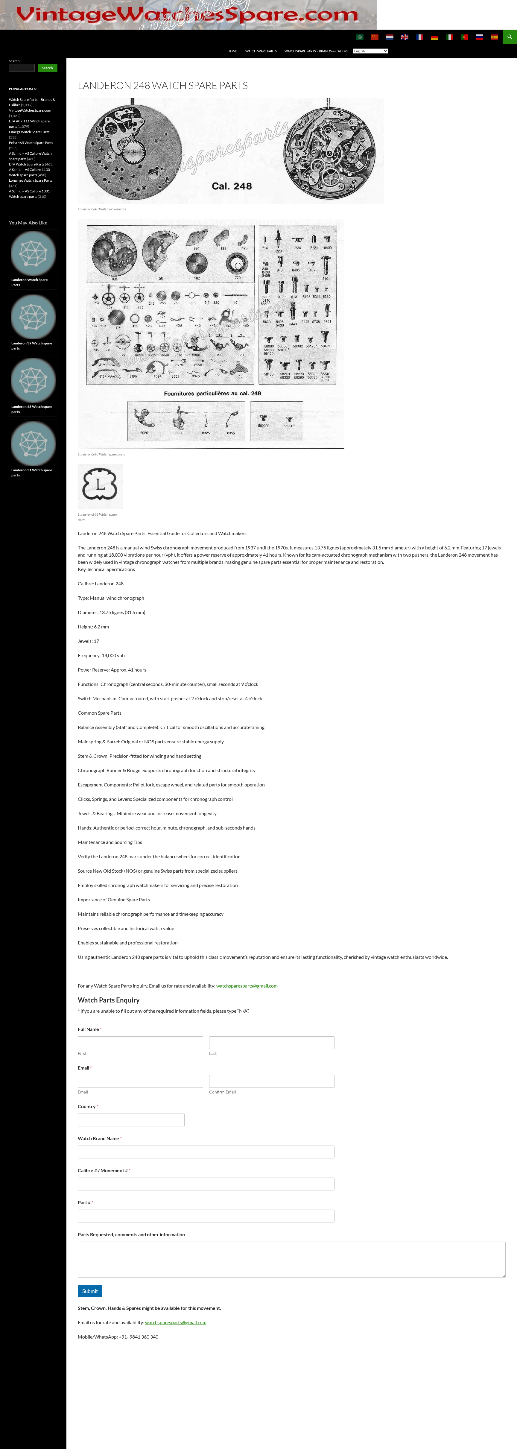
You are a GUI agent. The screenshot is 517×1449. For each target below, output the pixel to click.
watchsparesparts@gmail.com (247, 985)
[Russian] (479, 37)
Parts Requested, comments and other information (131, 1234)
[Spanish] (494, 37)
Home (233, 51)
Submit (90, 1291)
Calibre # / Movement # (104, 1170)
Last (213, 1053)
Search (14, 61)
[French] (420, 37)
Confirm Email (222, 1091)
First (82, 1053)
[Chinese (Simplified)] (375, 37)
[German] (435, 37)
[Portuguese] (464, 37)
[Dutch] (390, 37)
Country (88, 1106)
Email (83, 1091)
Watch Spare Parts (261, 51)
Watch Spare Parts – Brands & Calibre (317, 51)
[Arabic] (360, 37)
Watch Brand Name (100, 1138)
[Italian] (450, 37)
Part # (85, 1202)
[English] (405, 37)
